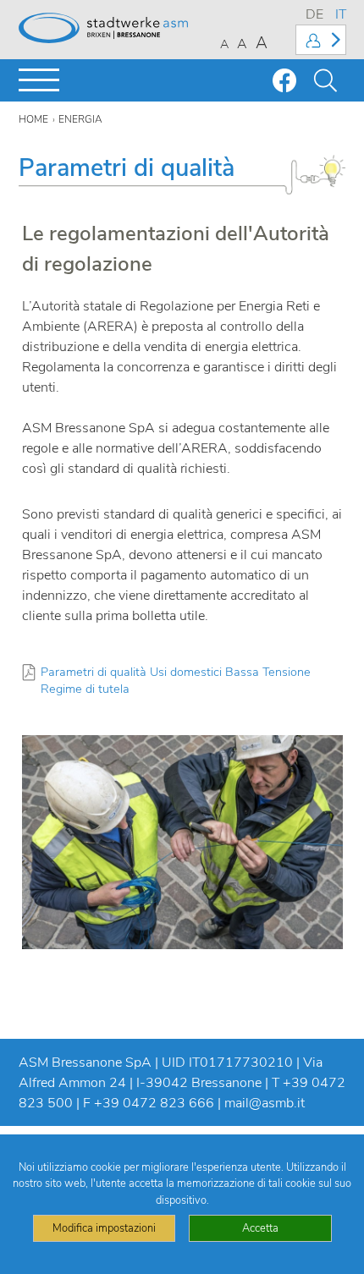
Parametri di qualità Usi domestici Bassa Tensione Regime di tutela (176, 680)
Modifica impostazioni (104, 1228)
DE (314, 14)
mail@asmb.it (264, 1103)
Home (33, 119)
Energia (80, 119)
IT (340, 14)
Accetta (260, 1228)
